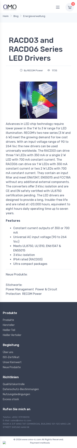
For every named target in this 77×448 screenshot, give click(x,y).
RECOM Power (32, 294)
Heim (6, 16)
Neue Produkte (12, 367)
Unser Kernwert (12, 362)
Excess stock (11, 399)
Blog (16, 16)
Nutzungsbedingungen (16, 394)
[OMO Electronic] (10, 7)
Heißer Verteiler (12, 335)
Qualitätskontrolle (14, 384)
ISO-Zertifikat (11, 357)
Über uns (8, 352)
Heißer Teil (9, 330)
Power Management (20, 289)
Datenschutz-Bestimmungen (21, 389)
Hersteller (9, 325)
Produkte (8, 320)
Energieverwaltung (34, 16)
